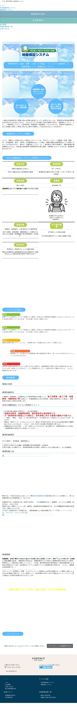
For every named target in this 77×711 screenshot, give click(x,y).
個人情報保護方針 (11, 671)
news (6, 682)
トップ (2, 5)
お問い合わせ (4, 28)
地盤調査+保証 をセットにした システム (38, 91)
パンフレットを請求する (59, 646)
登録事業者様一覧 (6, 26)
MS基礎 (5, 510)
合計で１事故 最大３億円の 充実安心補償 (56, 106)
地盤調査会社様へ (38, 14)
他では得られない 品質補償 (21, 106)
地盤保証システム (6, 10)
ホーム (6, 679)
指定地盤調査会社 (40, 496)
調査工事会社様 (45, 695)
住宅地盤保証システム (8, 7)
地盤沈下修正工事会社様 (48, 697)
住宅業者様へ (38, 20)
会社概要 (3, 24)
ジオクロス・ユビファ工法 (14, 512)
